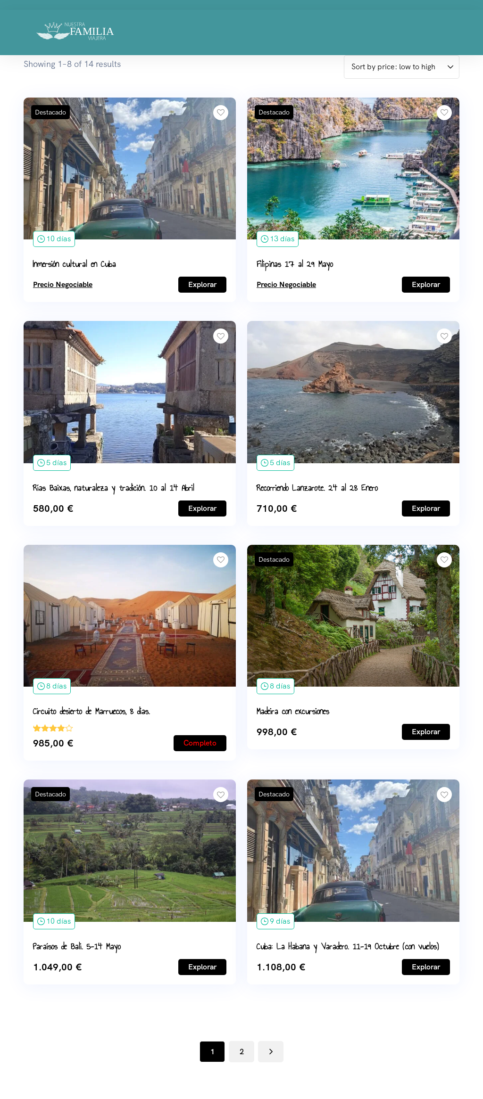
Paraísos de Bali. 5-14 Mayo (77, 946)
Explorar (202, 284)
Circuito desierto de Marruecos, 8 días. (91, 711)
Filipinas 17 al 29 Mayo (295, 264)
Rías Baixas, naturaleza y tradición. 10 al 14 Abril (113, 487)
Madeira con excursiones (293, 711)
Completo (200, 743)
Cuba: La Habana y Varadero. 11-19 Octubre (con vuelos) (348, 946)
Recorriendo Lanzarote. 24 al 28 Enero (317, 487)
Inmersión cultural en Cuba (74, 264)
